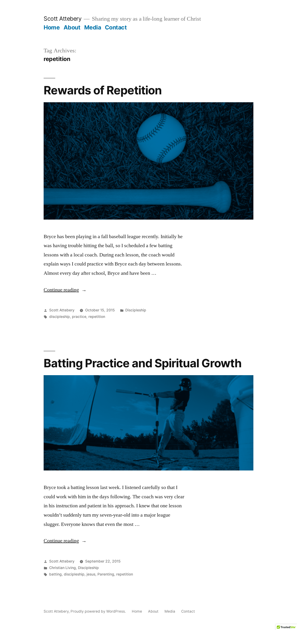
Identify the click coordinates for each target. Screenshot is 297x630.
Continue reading (65, 290)
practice (79, 316)
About (72, 27)
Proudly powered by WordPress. (99, 611)
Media (92, 27)
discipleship (59, 316)
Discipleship (135, 310)
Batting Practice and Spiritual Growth (143, 363)
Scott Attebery (62, 18)
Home (52, 27)
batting (55, 574)
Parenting (105, 574)
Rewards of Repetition (103, 90)
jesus (91, 574)
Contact (116, 27)
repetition (96, 316)
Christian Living (62, 568)
